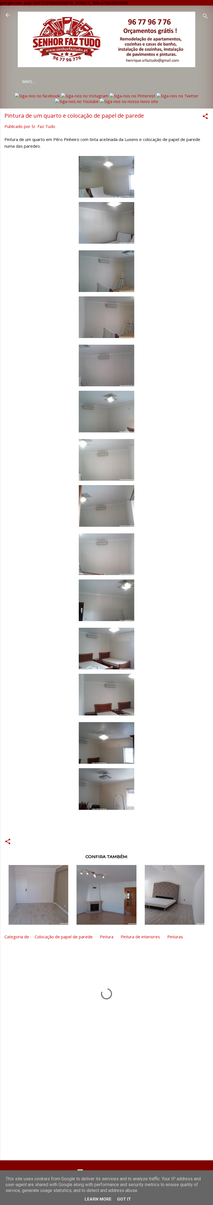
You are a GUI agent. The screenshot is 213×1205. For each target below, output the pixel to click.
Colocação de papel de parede (64, 936)
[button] (205, 117)
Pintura (106, 936)
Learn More (98, 1199)
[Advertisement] (106, 1112)
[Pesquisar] (205, 16)
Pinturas (175, 936)
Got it (124, 1199)
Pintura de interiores (140, 936)
